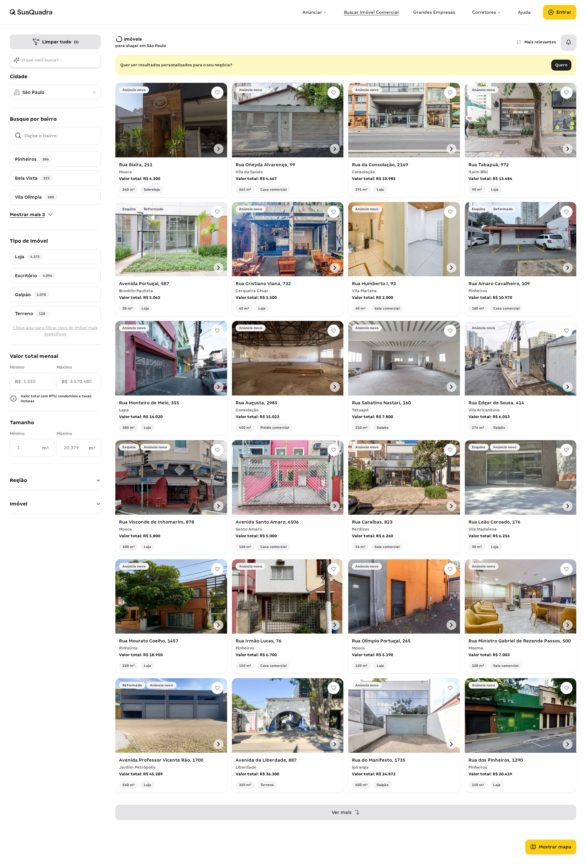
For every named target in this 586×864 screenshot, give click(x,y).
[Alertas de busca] (568, 42)
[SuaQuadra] (154, 12)
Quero (561, 65)
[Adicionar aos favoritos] (217, 92)
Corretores (484, 12)
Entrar (563, 12)
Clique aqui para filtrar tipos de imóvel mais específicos (55, 330)
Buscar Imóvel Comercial (371, 12)
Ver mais (342, 812)
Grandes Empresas (434, 12)
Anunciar (312, 12)
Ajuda (524, 12)
